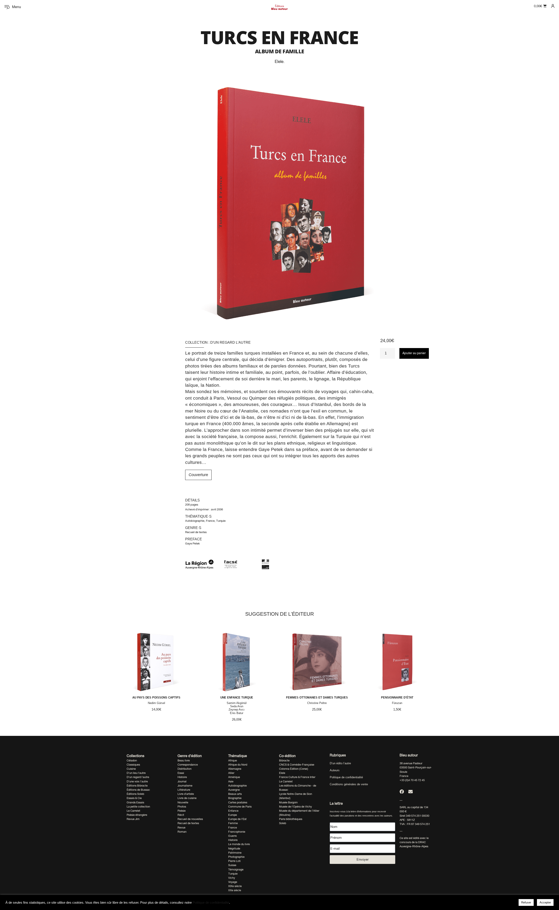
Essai (181, 773)
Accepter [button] (545, 902)
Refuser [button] (526, 902)
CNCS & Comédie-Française (296, 764)
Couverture (198, 475)
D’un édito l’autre (340, 763)
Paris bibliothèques (290, 819)
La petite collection (138, 806)
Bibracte (284, 760)
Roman (182, 831)
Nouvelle (183, 802)
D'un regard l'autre (230, 342)
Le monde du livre (239, 844)
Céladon (132, 760)
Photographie (236, 856)
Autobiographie (194, 520)
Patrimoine (235, 852)
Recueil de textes (196, 532)
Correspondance (188, 764)
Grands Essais (135, 802)
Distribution (185, 768)
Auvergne (234, 789)
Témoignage (235, 869)
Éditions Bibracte (137, 785)
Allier (231, 773)
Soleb (282, 823)
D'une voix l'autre (137, 781)
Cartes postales (237, 802)
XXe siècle (234, 890)
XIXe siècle (235, 886)
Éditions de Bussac (138, 789)
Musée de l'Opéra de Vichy (295, 806)
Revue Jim (133, 819)
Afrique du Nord (237, 764)
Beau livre (184, 760)
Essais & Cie (134, 798)
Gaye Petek (192, 543)
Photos (182, 806)
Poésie (182, 810)
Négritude (234, 848)
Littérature (184, 789)
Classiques (133, 764)
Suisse (232, 865)
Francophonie (236, 831)
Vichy (231, 877)
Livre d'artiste (186, 794)
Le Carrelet (133, 810)
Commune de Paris (240, 806)
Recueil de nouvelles (190, 819)
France (210, 520)
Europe (232, 814)
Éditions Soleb (135, 794)
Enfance (233, 810)
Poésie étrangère (137, 814)
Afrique (232, 760)
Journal (182, 781)
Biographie (235, 798)
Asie (230, 781)
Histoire (182, 777)
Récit (181, 814)
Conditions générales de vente (349, 784)
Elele (279, 61)
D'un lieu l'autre (136, 773)
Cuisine (131, 768)
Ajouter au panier (414, 353)
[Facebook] (402, 791)
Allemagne (234, 768)
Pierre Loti (234, 861)
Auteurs (335, 770)
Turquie (221, 520)
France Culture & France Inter (297, 777)
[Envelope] (410, 791)
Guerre (232, 835)
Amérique (234, 777)
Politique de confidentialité (346, 777)
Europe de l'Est (237, 819)
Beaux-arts (235, 794)
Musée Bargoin (288, 802)
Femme (233, 823)
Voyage (232, 882)
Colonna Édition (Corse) (293, 768)
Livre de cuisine (187, 798)
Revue (181, 827)
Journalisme (185, 785)
